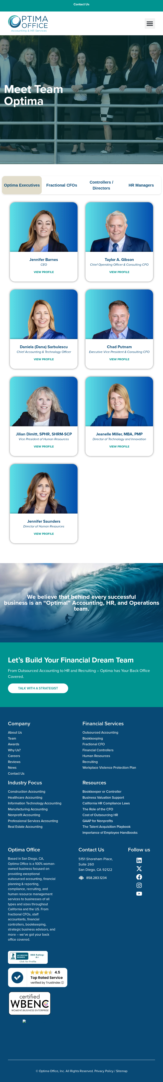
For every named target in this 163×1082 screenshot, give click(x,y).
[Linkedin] (139, 860)
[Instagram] (139, 885)
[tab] (22, 185)
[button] (150, 23)
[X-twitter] (139, 868)
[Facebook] (139, 877)
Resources (94, 782)
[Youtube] (139, 893)
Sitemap (121, 1071)
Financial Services (103, 723)
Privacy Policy (104, 1071)
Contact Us (81, 4)
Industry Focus (25, 782)
